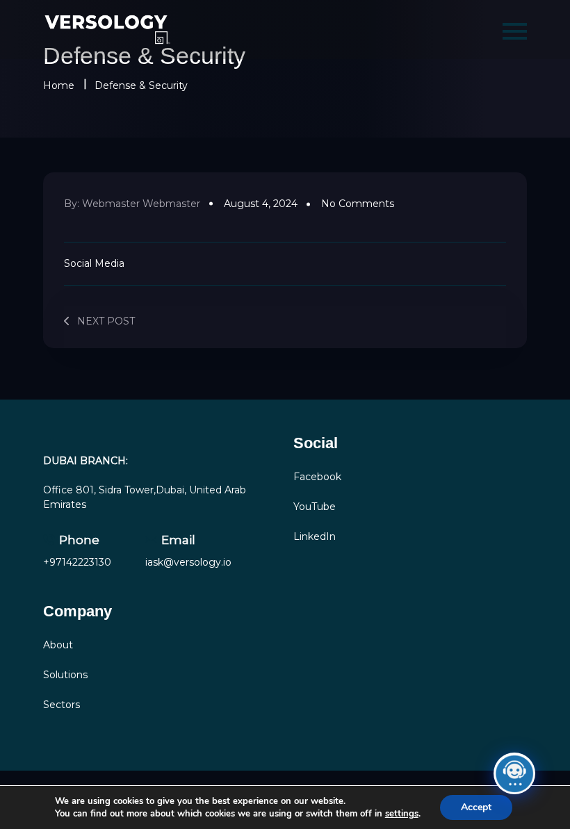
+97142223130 (77, 562)
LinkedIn (314, 536)
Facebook (317, 476)
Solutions (65, 674)
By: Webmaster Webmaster (132, 203)
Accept (476, 807)
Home (58, 85)
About (58, 645)
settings (401, 813)
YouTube (314, 506)
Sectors (61, 704)
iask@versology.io (188, 562)
